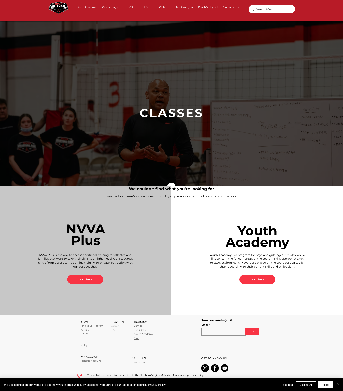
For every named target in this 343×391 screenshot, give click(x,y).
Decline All (305, 385)
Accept (326, 385)
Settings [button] (288, 385)
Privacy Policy (157, 385)
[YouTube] (224, 368)
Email (205, 325)
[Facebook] (215, 368)
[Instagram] (205, 368)
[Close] (338, 384)
